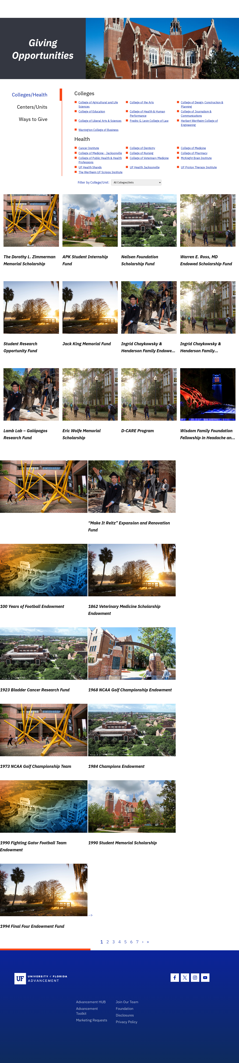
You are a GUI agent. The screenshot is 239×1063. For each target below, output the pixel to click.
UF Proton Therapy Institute (199, 167)
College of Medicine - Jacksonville (100, 153)
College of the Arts (142, 102)
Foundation (124, 1008)
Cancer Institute (89, 148)
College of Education (92, 111)
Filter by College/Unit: (93, 182)
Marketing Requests (91, 1020)
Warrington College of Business (98, 130)
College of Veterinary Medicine (149, 158)
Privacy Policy (126, 1021)
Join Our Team (127, 1001)
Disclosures (125, 1015)
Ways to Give (33, 119)
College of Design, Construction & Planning (202, 104)
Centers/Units (32, 107)
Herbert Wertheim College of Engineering (199, 123)
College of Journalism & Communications (196, 113)
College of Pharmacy (194, 153)
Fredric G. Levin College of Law (149, 120)
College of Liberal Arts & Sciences (100, 120)
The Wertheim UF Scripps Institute (100, 172)
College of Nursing (141, 153)
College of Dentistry (142, 148)
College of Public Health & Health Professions (100, 160)
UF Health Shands (90, 167)
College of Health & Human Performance (147, 113)
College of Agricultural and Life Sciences (98, 104)
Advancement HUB (91, 1001)
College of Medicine (193, 148)
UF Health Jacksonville (145, 167)
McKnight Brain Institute (196, 158)
